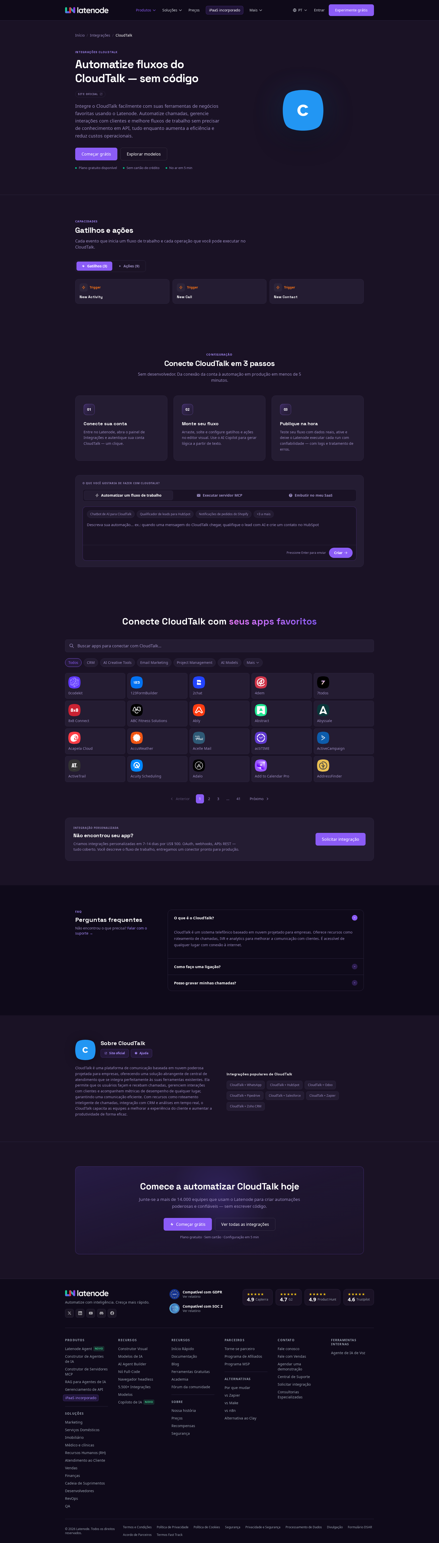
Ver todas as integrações (245, 1224)
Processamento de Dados (304, 1527)
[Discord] (101, 1313)
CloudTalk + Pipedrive (245, 1095)
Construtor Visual (133, 1348)
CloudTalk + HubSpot (284, 1085)
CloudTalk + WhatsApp (245, 1085)
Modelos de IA (130, 1356)
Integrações (100, 35)
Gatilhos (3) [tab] (97, 266)
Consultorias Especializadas (290, 1394)
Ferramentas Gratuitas (190, 1371)
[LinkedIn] (80, 1313)
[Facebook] (112, 1313)
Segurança (180, 1433)
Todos (73, 662)
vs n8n (230, 1410)
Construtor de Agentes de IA (84, 1359)
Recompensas (183, 1425)
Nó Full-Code (129, 1371)
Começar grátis (96, 154)
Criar (338, 552)
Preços (194, 10)
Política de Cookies (207, 1527)
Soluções (169, 10)
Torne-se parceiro (240, 1348)
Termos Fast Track (169, 1535)
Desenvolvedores (79, 1490)
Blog (175, 1364)
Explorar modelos (144, 154)
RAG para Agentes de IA (85, 1381)
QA (67, 1506)
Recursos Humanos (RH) (85, 1452)
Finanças (72, 1475)
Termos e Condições (137, 1527)
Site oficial (117, 1053)
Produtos (143, 10)
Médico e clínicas (79, 1445)
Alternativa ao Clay (240, 1418)
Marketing (74, 1422)
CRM (91, 662)
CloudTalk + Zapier (322, 1095)
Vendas (71, 1467)
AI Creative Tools (117, 662)
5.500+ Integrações (134, 1386)
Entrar (319, 10)
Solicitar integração (340, 839)
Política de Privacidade (173, 1527)
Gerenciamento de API (84, 1389)
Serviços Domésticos (82, 1429)
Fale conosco (288, 1348)
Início (80, 35)
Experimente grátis (351, 10)
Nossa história (183, 1410)
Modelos (125, 1394)
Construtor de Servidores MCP (86, 1372)
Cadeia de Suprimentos (85, 1483)
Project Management (194, 662)
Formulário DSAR (360, 1527)
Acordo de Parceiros (137, 1535)
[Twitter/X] (69, 1313)
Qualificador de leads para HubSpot (165, 514)
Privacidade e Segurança (262, 1527)
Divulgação (335, 1527)
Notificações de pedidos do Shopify (223, 514)
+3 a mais (264, 514)
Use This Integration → (122, 291)
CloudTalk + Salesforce (285, 1095)
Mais (253, 10)
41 (239, 798)
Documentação (184, 1356)
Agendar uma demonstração (290, 1366)
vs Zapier (232, 1395)
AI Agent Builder (132, 1364)
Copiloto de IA (135, 1402)
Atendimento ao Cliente (85, 1460)
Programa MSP (237, 1364)
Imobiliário (74, 1437)
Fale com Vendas (292, 1356)
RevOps (71, 1498)
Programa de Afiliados (243, 1356)
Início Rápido (182, 1348)
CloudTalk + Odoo (320, 1085)
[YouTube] (90, 1313)
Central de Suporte (294, 1376)
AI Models (229, 662)
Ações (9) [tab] (131, 266)
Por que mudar (237, 1387)
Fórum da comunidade (190, 1386)
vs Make (231, 1402)
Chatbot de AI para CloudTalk (110, 514)
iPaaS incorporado (224, 10)
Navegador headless (135, 1379)
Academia (179, 1379)
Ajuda (143, 1053)
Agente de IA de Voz (348, 1352)
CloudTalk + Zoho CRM (245, 1106)
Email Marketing (154, 662)
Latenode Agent (84, 1348)
